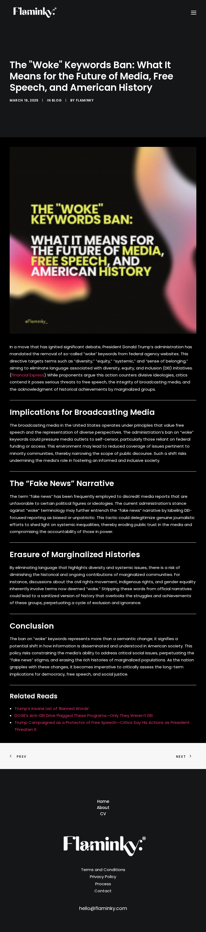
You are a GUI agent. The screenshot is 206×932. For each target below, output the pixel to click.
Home (103, 801)
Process (103, 884)
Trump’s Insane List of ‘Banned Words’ (51, 708)
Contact (103, 891)
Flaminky (85, 100)
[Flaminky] (34, 12)
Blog (57, 100)
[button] (193, 12)
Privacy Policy (103, 876)
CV (103, 814)
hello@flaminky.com (103, 908)
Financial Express (28, 375)
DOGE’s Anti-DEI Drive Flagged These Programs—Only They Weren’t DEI (83, 715)
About (103, 807)
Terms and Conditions (103, 869)
